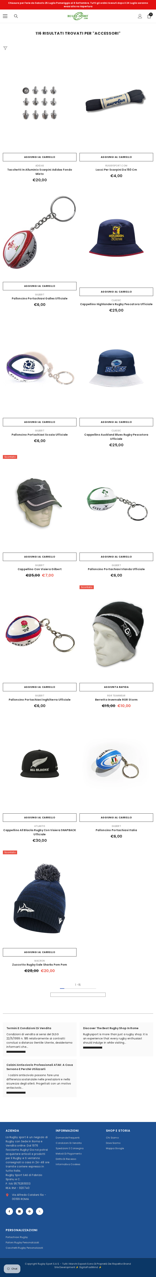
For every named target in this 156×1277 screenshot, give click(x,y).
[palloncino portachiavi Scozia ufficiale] (39, 368)
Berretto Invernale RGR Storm (116, 700)
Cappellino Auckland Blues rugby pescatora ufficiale (116, 437)
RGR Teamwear (116, 695)
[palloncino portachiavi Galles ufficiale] (39, 232)
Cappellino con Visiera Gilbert (40, 569)
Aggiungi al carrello (39, 157)
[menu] (5, 16)
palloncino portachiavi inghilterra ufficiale (40, 700)
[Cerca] (16, 16)
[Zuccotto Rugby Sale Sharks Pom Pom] (39, 898)
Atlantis (39, 826)
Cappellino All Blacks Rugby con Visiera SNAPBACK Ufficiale (39, 832)
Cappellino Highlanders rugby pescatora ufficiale (116, 304)
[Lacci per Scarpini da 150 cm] (116, 103)
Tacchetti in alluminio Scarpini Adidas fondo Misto (39, 172)
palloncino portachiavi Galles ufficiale (40, 298)
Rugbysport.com (116, 165)
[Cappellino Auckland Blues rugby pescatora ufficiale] (116, 368)
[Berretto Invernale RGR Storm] (116, 633)
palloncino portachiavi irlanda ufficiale (116, 569)
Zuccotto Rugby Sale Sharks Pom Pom (39, 965)
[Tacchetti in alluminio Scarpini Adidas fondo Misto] (39, 103)
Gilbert (39, 294)
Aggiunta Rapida (116, 687)
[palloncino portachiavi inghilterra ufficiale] (39, 633)
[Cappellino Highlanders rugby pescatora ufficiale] (116, 238)
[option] (78, 5)
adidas (39, 165)
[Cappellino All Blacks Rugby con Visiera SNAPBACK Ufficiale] (39, 764)
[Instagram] (19, 1211)
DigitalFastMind (89, 1267)
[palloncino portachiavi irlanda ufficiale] (116, 503)
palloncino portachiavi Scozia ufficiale (40, 435)
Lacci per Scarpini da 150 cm (116, 170)
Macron (39, 960)
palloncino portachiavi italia (116, 830)
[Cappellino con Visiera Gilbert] (39, 503)
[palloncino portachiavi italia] (116, 764)
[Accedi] (140, 16)
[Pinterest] (29, 1211)
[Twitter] (39, 1211)
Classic (116, 300)
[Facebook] (9, 1211)
